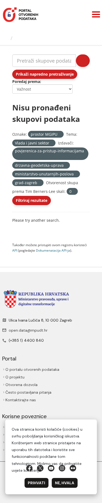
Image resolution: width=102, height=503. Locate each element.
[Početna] (6, 38)
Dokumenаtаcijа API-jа (53, 250)
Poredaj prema (26, 81)
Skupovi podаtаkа (37, 38)
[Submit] (83, 60)
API (14, 250)
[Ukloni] (59, 134)
